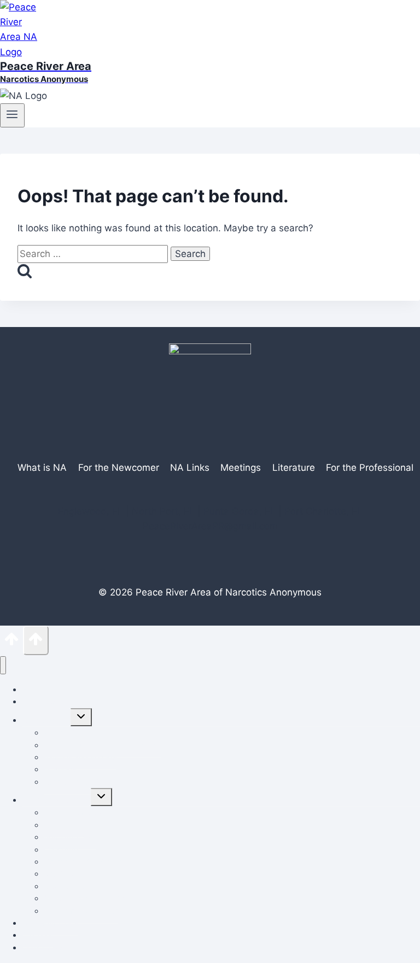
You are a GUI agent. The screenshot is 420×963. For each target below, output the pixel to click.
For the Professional (79, 781)
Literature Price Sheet (82, 861)
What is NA (42, 467)
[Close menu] (3, 665)
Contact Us (42, 947)
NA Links (189, 467)
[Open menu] (12, 115)
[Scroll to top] (11, 642)
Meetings (240, 467)
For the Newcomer (118, 467)
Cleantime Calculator (81, 910)
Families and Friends (80, 757)
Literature (293, 467)
